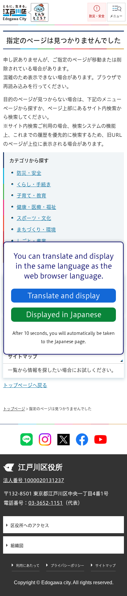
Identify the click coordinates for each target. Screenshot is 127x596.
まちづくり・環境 (36, 229)
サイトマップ (22, 356)
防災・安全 (29, 173)
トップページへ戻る (25, 385)
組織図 (16, 545)
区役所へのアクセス (29, 525)
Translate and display (63, 295)
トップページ (14, 409)
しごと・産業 (31, 241)
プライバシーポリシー (67, 565)
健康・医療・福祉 (36, 207)
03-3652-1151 (45, 502)
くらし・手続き (34, 184)
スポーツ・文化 (34, 218)
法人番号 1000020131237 (33, 480)
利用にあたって (27, 565)
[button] (116, 12)
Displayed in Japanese (63, 314)
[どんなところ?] (38, 12)
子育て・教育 (31, 195)
